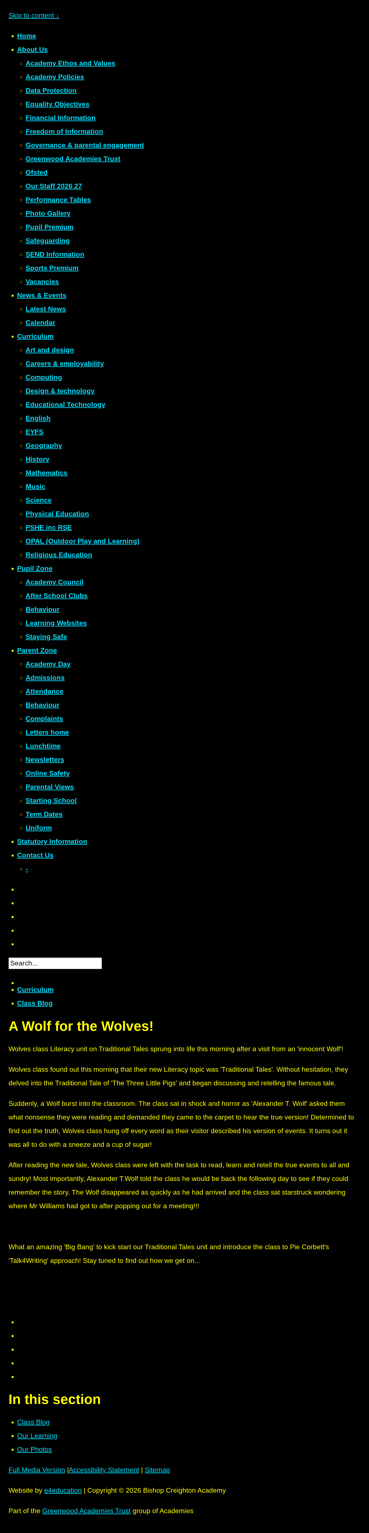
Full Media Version (37, 1470)
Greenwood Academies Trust (86, 1511)
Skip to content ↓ (34, 15)
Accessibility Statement (104, 1470)
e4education (63, 1490)
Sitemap (157, 1470)
